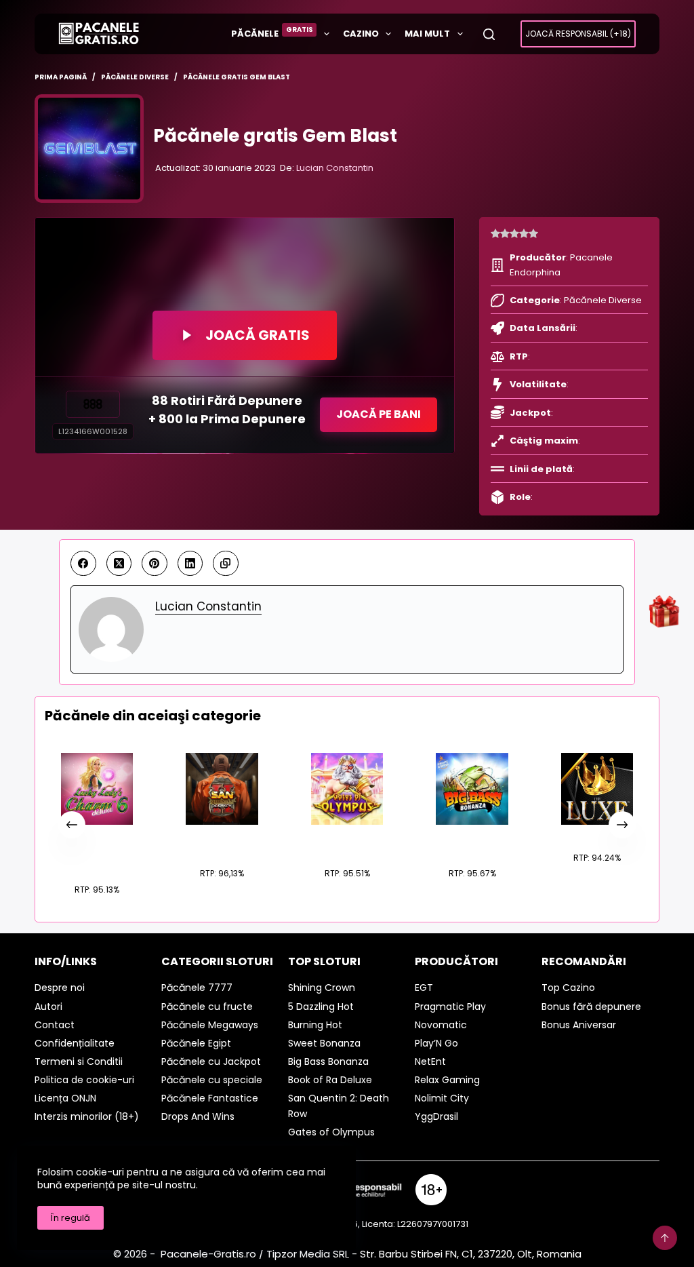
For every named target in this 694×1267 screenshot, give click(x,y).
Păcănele (272, 32)
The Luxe (597, 833)
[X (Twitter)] (119, 564)
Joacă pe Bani (378, 414)
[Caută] (489, 34)
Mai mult (427, 33)
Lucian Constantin (334, 167)
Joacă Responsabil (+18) (578, 33)
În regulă (70, 1217)
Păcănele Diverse (603, 300)
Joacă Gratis (257, 335)
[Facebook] (83, 564)
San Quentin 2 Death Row (222, 841)
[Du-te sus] (665, 1238)
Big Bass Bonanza (472, 841)
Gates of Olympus (347, 841)
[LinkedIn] (190, 564)
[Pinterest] (154, 564)
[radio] (495, 234)
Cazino (361, 33)
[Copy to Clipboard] (226, 564)
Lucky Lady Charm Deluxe (97, 849)
